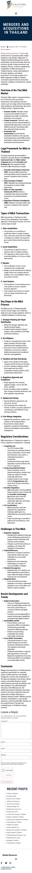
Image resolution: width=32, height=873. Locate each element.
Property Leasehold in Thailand (15, 817)
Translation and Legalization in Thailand (17, 819)
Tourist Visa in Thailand (13, 804)
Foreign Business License (13, 837)
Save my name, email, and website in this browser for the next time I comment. (13, 763)
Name (3, 742)
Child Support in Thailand (14, 843)
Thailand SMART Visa (13, 827)
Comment (4, 721)
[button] (16, 13)
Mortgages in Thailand (13, 840)
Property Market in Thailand (14, 832)
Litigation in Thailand (12, 824)
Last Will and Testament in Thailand (16, 814)
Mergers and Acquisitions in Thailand (17, 830)
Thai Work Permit (11, 796)
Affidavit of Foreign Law (13, 801)
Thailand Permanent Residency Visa (16, 835)
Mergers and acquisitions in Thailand (13, 53)
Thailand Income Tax (12, 811)
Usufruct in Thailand (12, 793)
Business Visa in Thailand (13, 798)
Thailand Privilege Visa (13, 806)
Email (3, 748)
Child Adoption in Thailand (14, 822)
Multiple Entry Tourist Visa (14, 809)
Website (3, 755)
